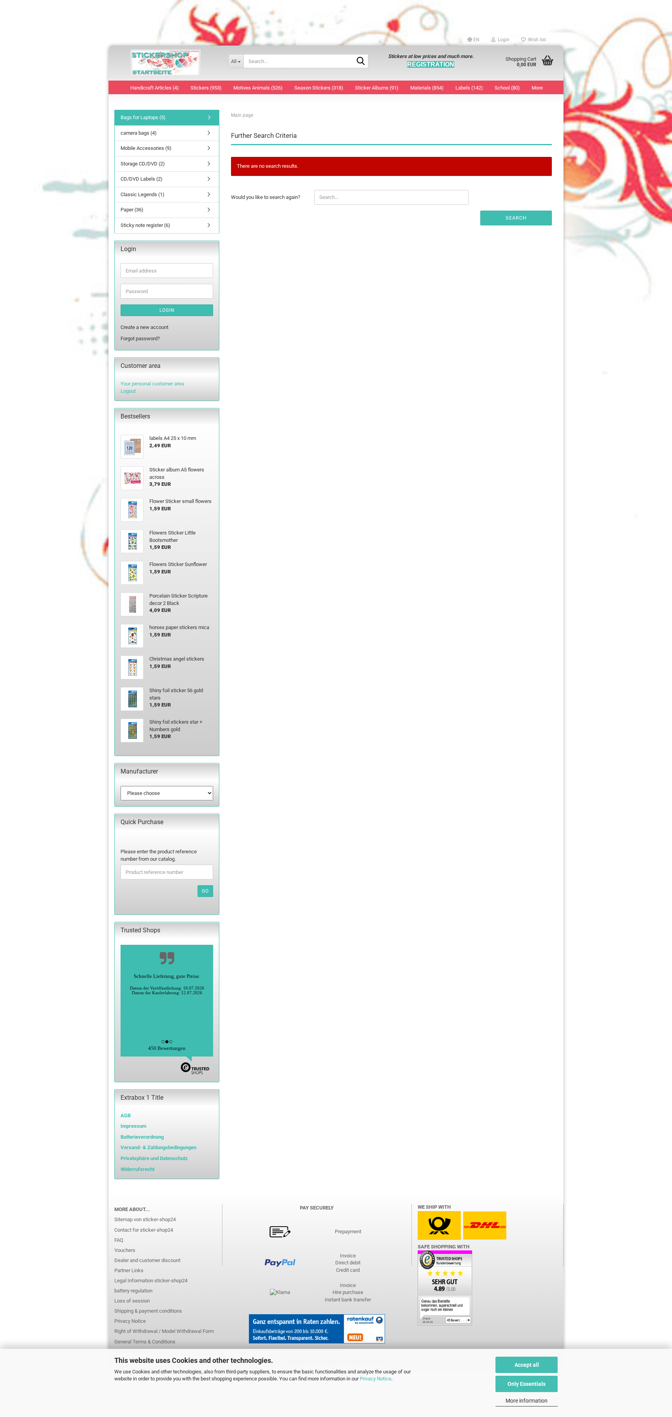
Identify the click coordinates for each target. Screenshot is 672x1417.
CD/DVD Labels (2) (142, 179)
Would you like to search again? (265, 197)
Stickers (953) (206, 88)
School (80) (507, 88)
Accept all (526, 1365)
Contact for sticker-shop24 (143, 1230)
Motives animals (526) (258, 88)
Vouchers (124, 1250)
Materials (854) (427, 88)
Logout (128, 391)
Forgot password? (140, 338)
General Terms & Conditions (144, 1342)
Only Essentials (527, 1384)
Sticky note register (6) (145, 225)
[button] (473, 40)
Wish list (536, 39)
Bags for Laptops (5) (143, 117)
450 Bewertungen (167, 1048)
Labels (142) (469, 88)
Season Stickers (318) (318, 88)
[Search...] (361, 61)
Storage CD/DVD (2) (143, 164)
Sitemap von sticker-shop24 (145, 1219)
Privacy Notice (375, 1379)
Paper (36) (132, 210)
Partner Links (129, 1270)
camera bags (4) (139, 133)
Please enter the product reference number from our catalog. (159, 855)
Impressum (133, 1126)
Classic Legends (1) (142, 194)
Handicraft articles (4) (154, 88)
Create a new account (144, 327)
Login (167, 310)
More (537, 88)
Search (516, 218)
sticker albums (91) (377, 88)
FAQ (118, 1240)
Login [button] (502, 39)
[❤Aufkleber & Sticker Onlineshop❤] (165, 63)
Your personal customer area (152, 384)
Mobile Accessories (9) (146, 148)
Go (205, 891)
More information (527, 1401)
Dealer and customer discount (147, 1260)
